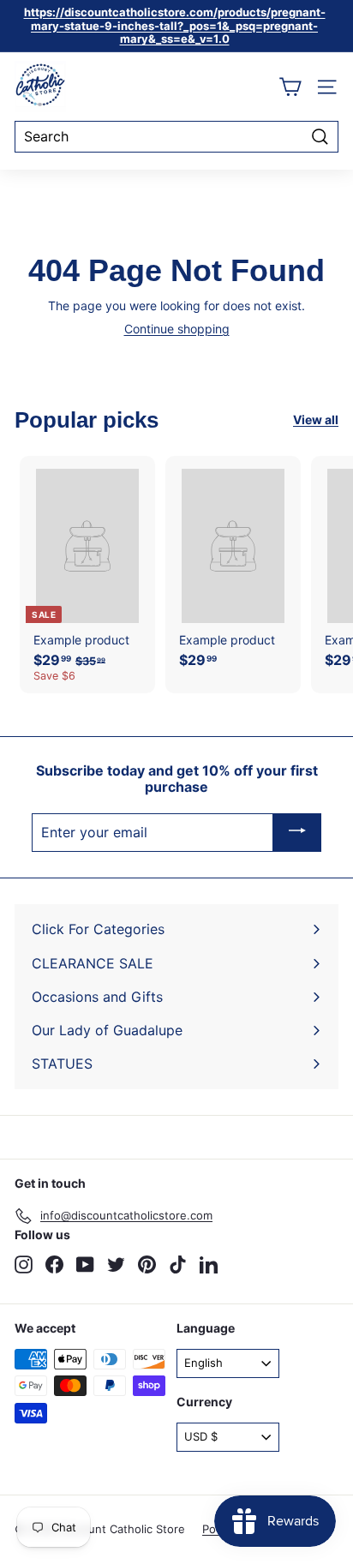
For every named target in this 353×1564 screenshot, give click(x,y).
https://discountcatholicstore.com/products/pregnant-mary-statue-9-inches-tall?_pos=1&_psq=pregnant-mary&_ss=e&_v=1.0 (175, 25)
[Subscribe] (297, 833)
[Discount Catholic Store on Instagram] (24, 1264)
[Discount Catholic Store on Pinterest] (147, 1264)
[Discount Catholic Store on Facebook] (54, 1264)
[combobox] (176, 137)
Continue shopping (177, 328)
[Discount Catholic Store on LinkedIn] (209, 1264)
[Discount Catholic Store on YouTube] (85, 1264)
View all (315, 420)
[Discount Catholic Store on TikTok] (178, 1264)
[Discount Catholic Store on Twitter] (116, 1264)
